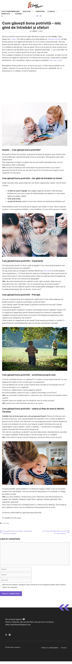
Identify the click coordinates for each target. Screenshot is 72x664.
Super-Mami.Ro (18, 332)
